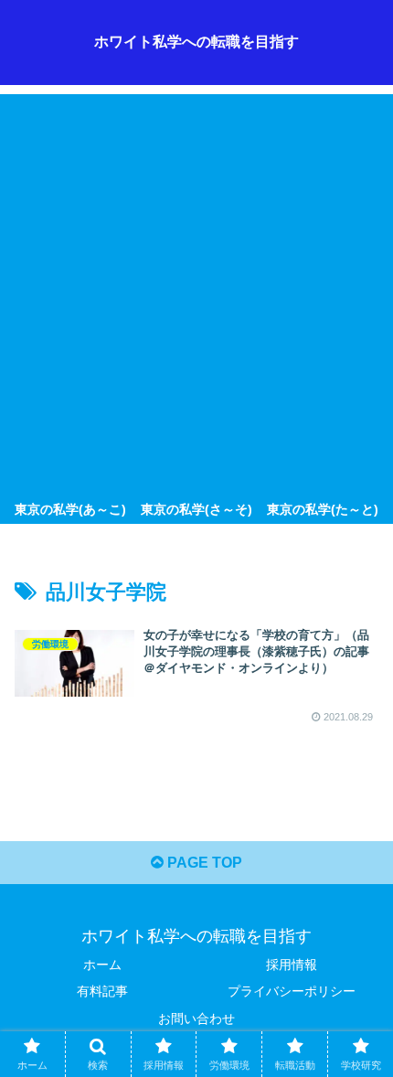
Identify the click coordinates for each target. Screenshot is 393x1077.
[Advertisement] (196, 290)
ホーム (102, 964)
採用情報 (291, 964)
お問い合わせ (196, 1018)
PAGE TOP (203, 862)
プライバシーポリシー (292, 991)
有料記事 (102, 991)
